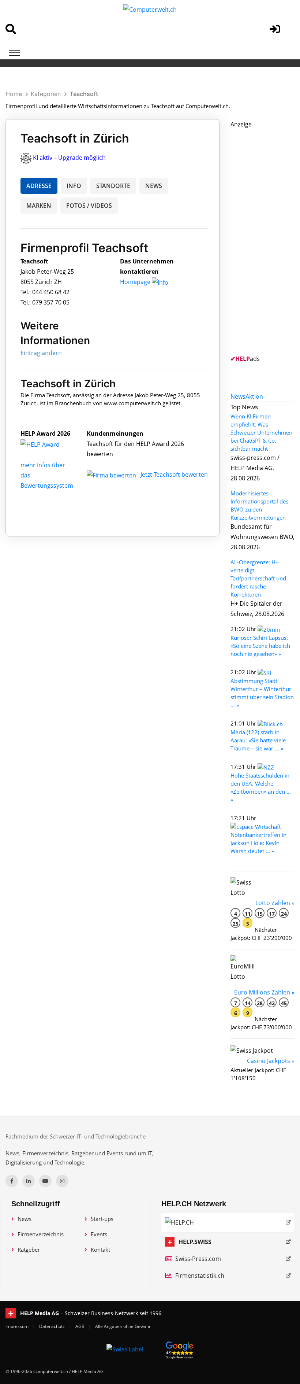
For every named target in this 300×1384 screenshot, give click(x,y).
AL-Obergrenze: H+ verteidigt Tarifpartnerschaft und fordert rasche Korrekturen (258, 578)
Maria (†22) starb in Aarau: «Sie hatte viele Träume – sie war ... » (258, 740)
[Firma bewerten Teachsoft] (112, 474)
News (24, 1218)
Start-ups (102, 1218)
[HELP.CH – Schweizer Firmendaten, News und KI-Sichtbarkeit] (228, 1222)
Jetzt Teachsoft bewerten (174, 474)
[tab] (237, 396)
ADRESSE (39, 186)
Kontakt (100, 1249)
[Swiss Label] (124, 1348)
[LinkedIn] (28, 1181)
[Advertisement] (265, 239)
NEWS (153, 186)
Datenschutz (52, 1326)
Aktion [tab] (254, 396)
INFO (74, 186)
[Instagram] (62, 1181)
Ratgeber (29, 1249)
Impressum (17, 1326)
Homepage (136, 282)
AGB (80, 1326)
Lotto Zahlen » (275, 903)
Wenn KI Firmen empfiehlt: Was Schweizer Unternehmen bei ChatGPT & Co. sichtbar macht (261, 432)
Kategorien (46, 93)
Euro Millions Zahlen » (264, 992)
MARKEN (38, 206)
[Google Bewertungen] (179, 1349)
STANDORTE (113, 186)
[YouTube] (45, 1181)
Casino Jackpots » (271, 1061)
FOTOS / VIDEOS (89, 206)
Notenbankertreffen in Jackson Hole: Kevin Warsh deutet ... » (258, 843)
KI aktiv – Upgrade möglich (69, 158)
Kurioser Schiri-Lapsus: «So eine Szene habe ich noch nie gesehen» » (260, 645)
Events (99, 1234)
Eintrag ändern (41, 353)
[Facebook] (11, 1181)
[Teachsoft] (47, 444)
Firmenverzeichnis (41, 1234)
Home (13, 93)
